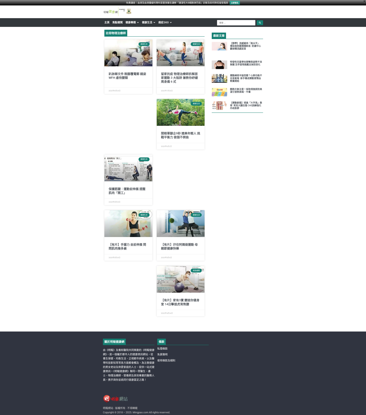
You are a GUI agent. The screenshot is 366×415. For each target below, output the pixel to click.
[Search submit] (260, 22)
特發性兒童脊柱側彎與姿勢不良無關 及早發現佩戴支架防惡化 (246, 63)
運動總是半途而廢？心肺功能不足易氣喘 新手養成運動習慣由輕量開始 (246, 78)
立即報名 (234, 3)
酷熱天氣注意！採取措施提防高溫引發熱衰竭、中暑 (246, 90)
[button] (132, 22)
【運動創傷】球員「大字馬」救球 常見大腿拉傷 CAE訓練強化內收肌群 (246, 105)
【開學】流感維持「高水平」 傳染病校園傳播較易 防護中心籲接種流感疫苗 (245, 46)
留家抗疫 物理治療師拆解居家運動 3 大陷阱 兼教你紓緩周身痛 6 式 (179, 77)
